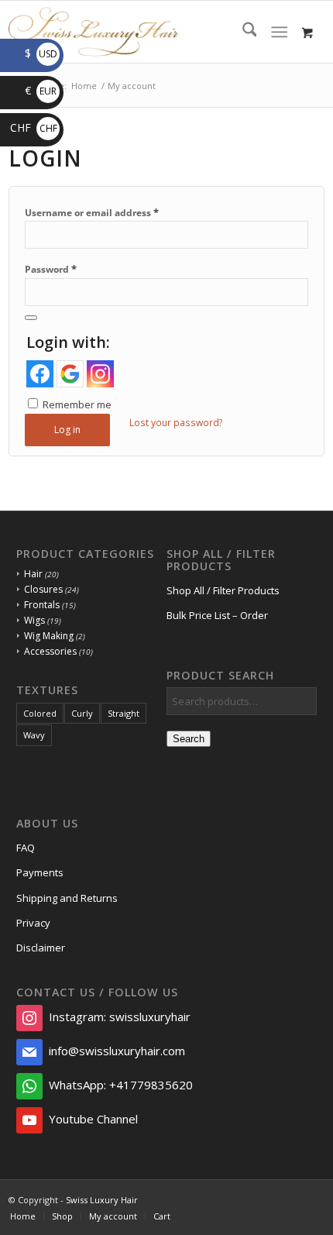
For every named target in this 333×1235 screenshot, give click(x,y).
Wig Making (49, 635)
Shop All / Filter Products (223, 590)
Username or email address (92, 212)
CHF (33, 127)
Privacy (33, 923)
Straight (123, 713)
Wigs (34, 620)
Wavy (34, 735)
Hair (33, 573)
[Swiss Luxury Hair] (135, 32)
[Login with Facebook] (39, 373)
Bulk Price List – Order (217, 615)
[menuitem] (242, 32)
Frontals (42, 604)
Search (188, 739)
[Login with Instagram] (100, 373)
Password (51, 269)
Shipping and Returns (67, 898)
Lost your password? (176, 422)
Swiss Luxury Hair (102, 1200)
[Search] (242, 32)
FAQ (25, 848)
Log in (67, 429)
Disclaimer (40, 948)
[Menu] (279, 31)
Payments (40, 872)
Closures (43, 589)
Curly (82, 713)
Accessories (50, 651)
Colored (40, 713)
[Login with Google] (70, 373)
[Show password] (31, 317)
